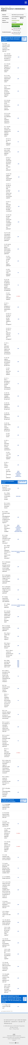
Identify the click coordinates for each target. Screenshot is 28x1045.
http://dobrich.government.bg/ (18, 14)
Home (2, 7)
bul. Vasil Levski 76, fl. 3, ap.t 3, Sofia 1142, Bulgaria (15, 1019)
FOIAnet (14, 1040)
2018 (10, 7)
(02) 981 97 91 (14, 1021)
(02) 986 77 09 (22, 1021)
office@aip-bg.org (8, 1023)
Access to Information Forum (14, 1038)
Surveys (6, 7)
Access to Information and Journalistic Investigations (14, 1037)
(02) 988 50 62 (7, 1021)
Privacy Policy (16, 1028)
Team (10, 1028)
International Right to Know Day (14, 1035)
